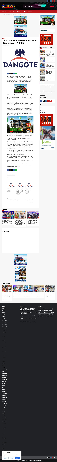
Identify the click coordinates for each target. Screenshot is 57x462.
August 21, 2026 (5, 299)
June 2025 (3, 336)
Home (3, 11)
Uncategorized (47, 64)
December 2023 (4, 373)
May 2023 (3, 387)
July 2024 (3, 359)
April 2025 (3, 340)
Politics (22, 11)
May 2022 (3, 411)
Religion (25, 11)
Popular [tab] (45, 47)
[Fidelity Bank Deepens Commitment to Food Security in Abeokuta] (42, 71)
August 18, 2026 (48, 298)
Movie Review (40, 314)
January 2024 (4, 371)
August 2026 (4, 308)
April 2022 (3, 413)
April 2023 (3, 389)
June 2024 (3, 361)
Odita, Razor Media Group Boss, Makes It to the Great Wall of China (50, 66)
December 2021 (4, 419)
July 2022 (3, 407)
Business (10, 11)
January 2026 (4, 322)
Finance (50, 310)
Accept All (17, 458)
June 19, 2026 (9, 223)
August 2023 (4, 381)
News (5, 11)
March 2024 (4, 367)
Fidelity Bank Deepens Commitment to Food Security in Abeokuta (49, 72)
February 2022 (4, 417)
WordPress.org (42, 112)
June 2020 (3, 448)
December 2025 (4, 324)
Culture (52, 85)
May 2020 (3, 450)
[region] (11, 455)
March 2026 (4, 318)
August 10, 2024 (10, 45)
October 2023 (4, 377)
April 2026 (3, 316)
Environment (46, 310)
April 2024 (3, 365)
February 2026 (4, 320)
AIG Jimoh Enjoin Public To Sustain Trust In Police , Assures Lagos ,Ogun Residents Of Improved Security (50, 79)
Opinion (18, 11)
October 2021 (4, 423)
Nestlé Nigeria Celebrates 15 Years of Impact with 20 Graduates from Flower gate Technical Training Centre (32, 222)
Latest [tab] (41, 47)
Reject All (11, 458)
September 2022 (4, 403)
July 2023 (3, 383)
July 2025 (3, 334)
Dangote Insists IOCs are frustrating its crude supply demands (11, 189)
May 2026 (3, 314)
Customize (5, 458)
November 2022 (4, 399)
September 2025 (4, 330)
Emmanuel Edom (5, 45)
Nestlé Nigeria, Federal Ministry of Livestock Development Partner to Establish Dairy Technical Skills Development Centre (20, 222)
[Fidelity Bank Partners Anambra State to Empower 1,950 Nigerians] (8, 215)
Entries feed (42, 108)
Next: (27, 200)
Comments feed (42, 110)
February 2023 (4, 393)
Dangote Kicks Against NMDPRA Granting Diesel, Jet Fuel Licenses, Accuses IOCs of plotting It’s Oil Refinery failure (29, 190)
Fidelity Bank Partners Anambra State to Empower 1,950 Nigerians (7, 221)
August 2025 (4, 332)
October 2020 (4, 444)
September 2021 (4, 425)
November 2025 (4, 326)
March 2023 (4, 391)
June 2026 (3, 312)
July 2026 (3, 310)
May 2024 (3, 363)
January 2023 (4, 395)
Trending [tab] (50, 47)
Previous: (13, 199)
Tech (51, 92)
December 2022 (4, 397)
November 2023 (4, 375)
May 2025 (3, 338)
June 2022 (3, 409)
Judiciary (48, 312)
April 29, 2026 (22, 225)
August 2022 (4, 405)
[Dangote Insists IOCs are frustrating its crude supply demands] (11, 185)
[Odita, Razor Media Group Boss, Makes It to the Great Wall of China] (42, 65)
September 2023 (4, 379)
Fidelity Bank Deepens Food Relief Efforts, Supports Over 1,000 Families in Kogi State (50, 60)
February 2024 (4, 369)
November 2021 (4, 421)
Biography (41, 85)
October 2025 (4, 328)
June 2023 (3, 385)
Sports (49, 92)
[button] (54, 11)
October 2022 (4, 401)
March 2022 (4, 415)
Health (45, 312)
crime (49, 85)
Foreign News (40, 312)
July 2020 (3, 446)
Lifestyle (14, 11)
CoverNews (35, 460)
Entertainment (30, 11)
